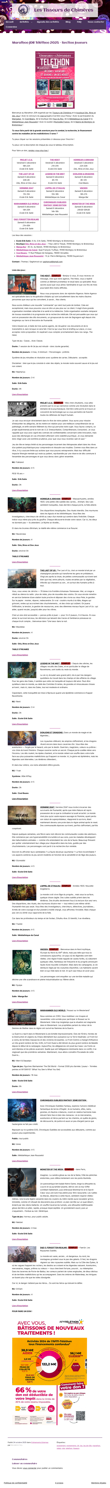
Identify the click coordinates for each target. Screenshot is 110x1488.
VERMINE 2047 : (47, 807)
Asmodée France (62, 122)
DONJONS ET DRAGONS (51, 732)
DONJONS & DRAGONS (83, 174)
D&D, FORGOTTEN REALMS (26, 219)
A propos (59, 1483)
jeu (81, 1446)
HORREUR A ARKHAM (84, 160)
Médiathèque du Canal (27, 250)
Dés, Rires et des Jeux (35, 244)
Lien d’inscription (20, 799)
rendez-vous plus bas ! (38, 150)
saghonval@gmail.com (53, 262)
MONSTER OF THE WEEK (83, 204)
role (63, 1448)
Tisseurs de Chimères (62, 113)
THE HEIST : (46, 276)
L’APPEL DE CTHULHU (55, 188)
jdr (78, 1446)
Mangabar (16, 119)
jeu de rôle (87, 1446)
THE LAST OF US (26, 174)
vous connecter (30, 1468)
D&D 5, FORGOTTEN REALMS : (54, 1247)
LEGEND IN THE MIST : (50, 663)
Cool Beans (30, 119)
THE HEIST (55, 160)
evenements (71, 1446)
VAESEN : (44, 949)
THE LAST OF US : (48, 570)
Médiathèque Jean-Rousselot (25, 122)
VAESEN (83, 188)
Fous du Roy (58, 119)
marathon (96, 1446)
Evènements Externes (39, 1442)
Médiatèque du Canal (78, 119)
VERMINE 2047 (26, 188)
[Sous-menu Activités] (31, 22)
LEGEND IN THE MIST (55, 174)
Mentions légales (98, 1483)
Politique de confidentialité (15, 1483)
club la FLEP (45, 116)
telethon (69, 1448)
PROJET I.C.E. (26, 160)
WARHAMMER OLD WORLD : (53, 1010)
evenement (61, 1446)
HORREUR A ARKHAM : (50, 499)
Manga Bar (21, 247)
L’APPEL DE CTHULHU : (51, 886)
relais (59, 1448)
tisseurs (76, 1448)
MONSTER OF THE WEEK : (52, 1169)
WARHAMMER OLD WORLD (26, 204)
